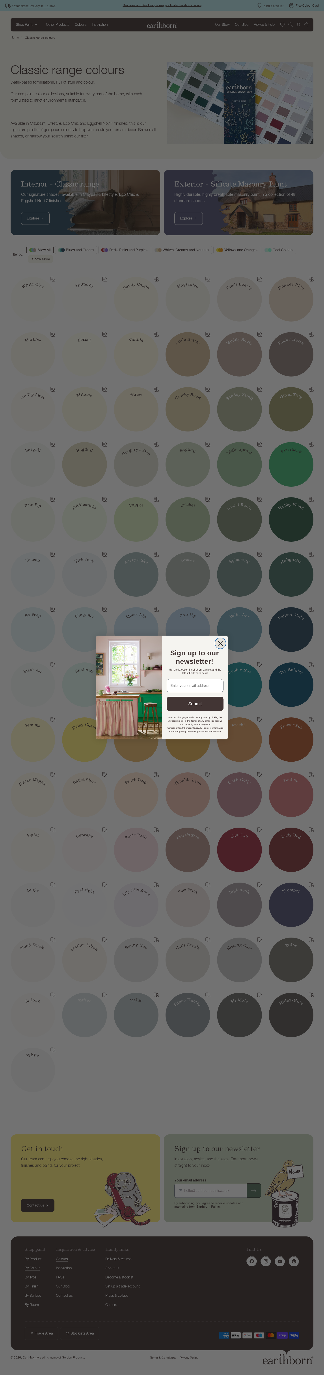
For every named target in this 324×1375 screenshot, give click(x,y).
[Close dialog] (220, 643)
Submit (195, 703)
